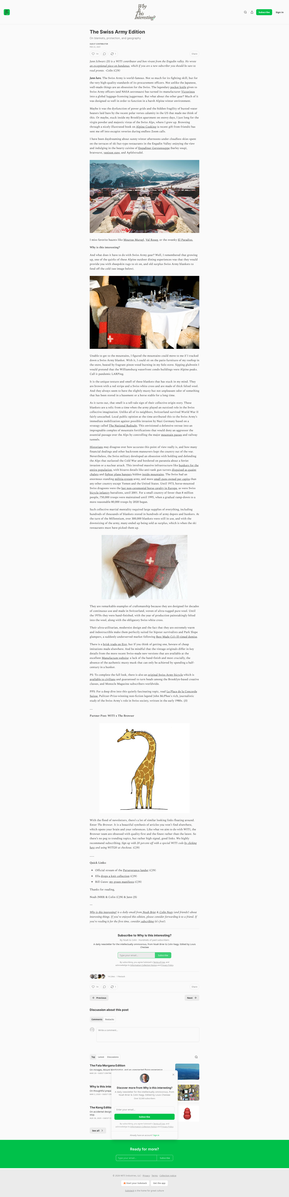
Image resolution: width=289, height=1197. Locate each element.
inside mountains (153, 474)
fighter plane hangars (118, 474)
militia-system (124, 479)
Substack (129, 1190)
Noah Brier (149, 912)
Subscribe (264, 12)
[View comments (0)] (104, 54)
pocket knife (178, 87)
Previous (101, 997)
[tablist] (103, 1019)
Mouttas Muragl (133, 240)
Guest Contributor (99, 44)
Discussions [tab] (112, 1057)
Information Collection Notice (143, 1126)
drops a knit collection (115, 876)
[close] (173, 1074)
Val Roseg (152, 240)
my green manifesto (121, 882)
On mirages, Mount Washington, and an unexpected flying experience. (126, 1069)
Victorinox (188, 92)
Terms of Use (159, 1123)
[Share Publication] (252, 12)
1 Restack (121, 976)
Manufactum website (115, 658)
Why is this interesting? (103, 912)
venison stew (112, 153)
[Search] (245, 12)
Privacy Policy (167, 1126)
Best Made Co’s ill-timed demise (176, 637)
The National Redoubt (123, 426)
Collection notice (168, 1175)
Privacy (146, 1175)
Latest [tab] (101, 1057)
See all (95, 1130)
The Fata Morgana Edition (107, 1065)
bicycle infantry (100, 493)
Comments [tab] (97, 1019)
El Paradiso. (185, 240)
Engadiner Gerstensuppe (154, 148)
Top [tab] (93, 1057)
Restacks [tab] (109, 1019)
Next (190, 997)
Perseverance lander (135, 870)
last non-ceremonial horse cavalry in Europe (149, 488)
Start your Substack (136, 1183)
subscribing (147, 921)
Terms (155, 1175)
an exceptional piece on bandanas (109, 66)
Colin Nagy (166, 912)
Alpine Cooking (146, 127)
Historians (96, 447)
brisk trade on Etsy (115, 644)
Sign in (280, 12)
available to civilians (102, 679)
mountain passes (171, 435)
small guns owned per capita (172, 479)
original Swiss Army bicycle (165, 675)
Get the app (159, 1183)
